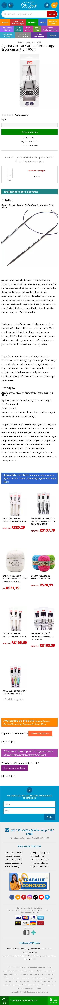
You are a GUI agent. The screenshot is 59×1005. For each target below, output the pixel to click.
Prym (4, 119)
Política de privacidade (40, 859)
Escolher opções (29, 132)
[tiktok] (35, 897)
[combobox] (29, 14)
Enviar (50, 817)
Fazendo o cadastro (13, 856)
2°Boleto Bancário (38, 856)
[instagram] (29, 897)
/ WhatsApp (37, 830)
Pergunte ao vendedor (14, 768)
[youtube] (41, 897)
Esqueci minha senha (13, 863)
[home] (29, 7)
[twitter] (47, 897)
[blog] (17, 897)
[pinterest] (23, 897)
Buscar (52, 14)
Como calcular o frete (14, 859)
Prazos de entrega (12, 866)
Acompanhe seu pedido (40, 852)
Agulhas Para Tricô (33, 42)
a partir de (7, 528)
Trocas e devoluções (39, 863)
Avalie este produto (40, 733)
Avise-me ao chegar (36, 170)
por (4, 589)
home (20, 42)
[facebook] (11, 897)
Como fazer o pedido (14, 852)
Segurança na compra (40, 866)
